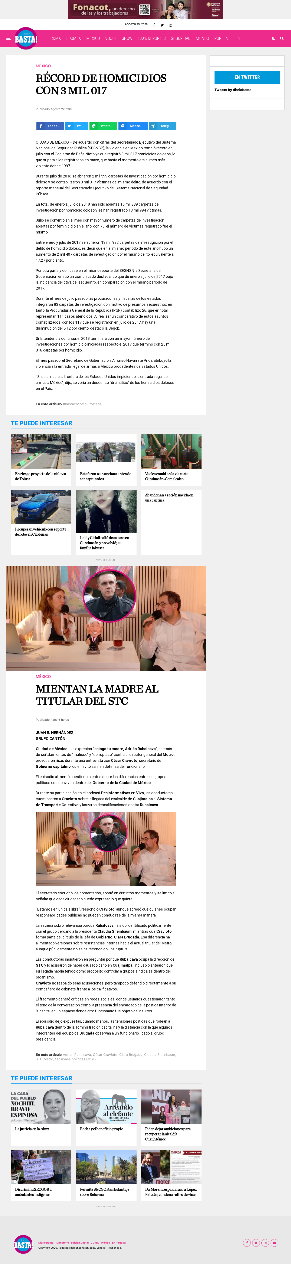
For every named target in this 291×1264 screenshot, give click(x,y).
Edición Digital (80, 1242)
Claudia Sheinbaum (159, 1054)
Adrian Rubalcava (77, 1054)
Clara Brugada (130, 1054)
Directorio (62, 1242)
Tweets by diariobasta (233, 90)
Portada (95, 404)
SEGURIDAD (180, 38)
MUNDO (202, 38)
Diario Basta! (46, 1242)
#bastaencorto (75, 404)
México (105, 1242)
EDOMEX (73, 38)
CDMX (55, 38)
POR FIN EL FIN (227, 38)
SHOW (127, 38)
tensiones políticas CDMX (76, 1059)
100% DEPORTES (152, 38)
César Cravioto (105, 1054)
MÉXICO (93, 38)
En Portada (119, 1242)
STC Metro (44, 1059)
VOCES (111, 38)
